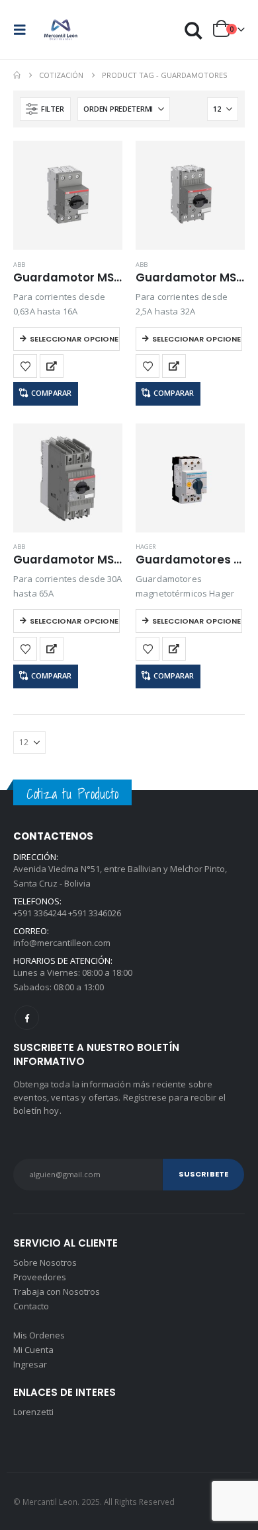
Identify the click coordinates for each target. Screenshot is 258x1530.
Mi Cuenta (33, 1350)
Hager (146, 546)
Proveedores (39, 1277)
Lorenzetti (33, 1412)
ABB (19, 264)
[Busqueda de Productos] (193, 30)
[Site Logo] (60, 29)
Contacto (31, 1306)
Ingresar (30, 1364)
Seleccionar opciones (75, 339)
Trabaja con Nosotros (56, 1291)
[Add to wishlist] (25, 366)
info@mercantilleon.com (61, 943)
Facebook (27, 1017)
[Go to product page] (67, 195)
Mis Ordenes (39, 1335)
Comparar (51, 393)
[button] (23, 29)
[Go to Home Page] (17, 75)
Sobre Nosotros (45, 1262)
